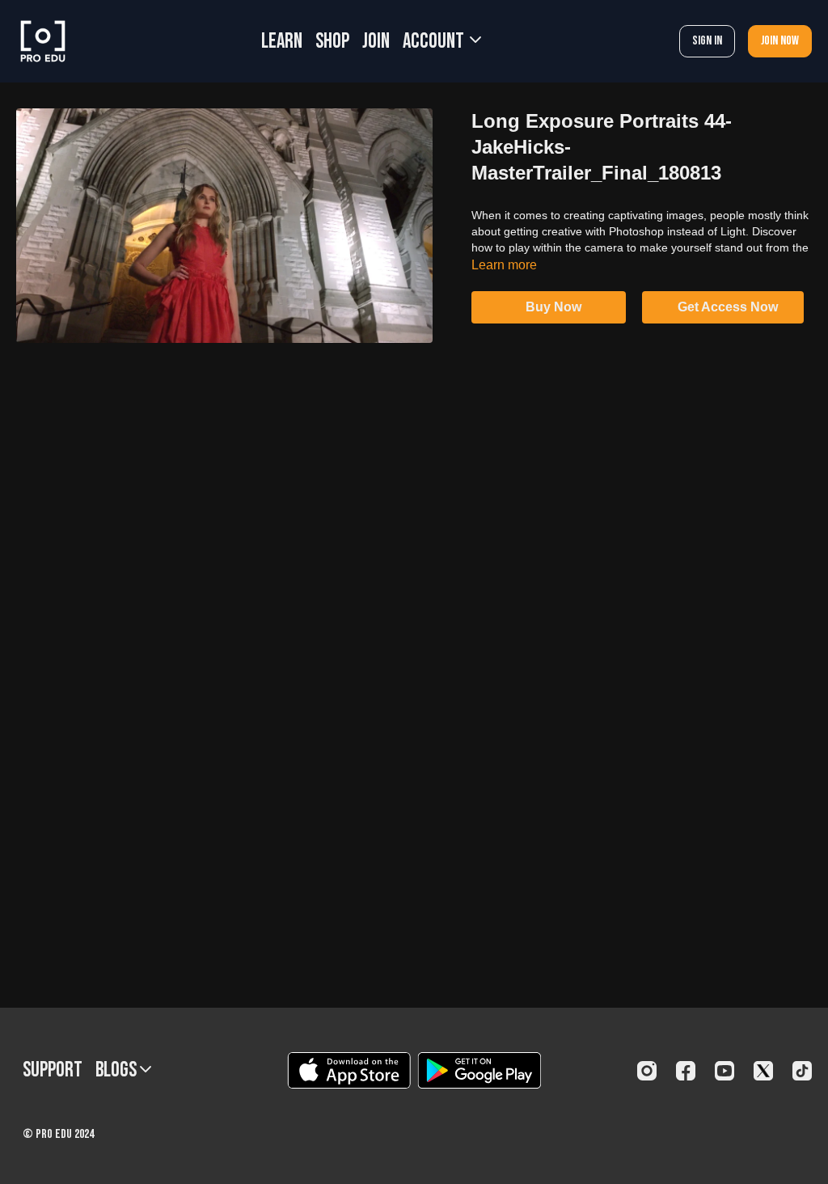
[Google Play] (479, 1070)
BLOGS (117, 1070)
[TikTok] (802, 1070)
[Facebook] (685, 1070)
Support (52, 1070)
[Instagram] (647, 1070)
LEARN (281, 41)
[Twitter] (763, 1070)
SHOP (332, 41)
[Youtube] (724, 1070)
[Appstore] (349, 1070)
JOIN (376, 41)
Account (435, 41)
